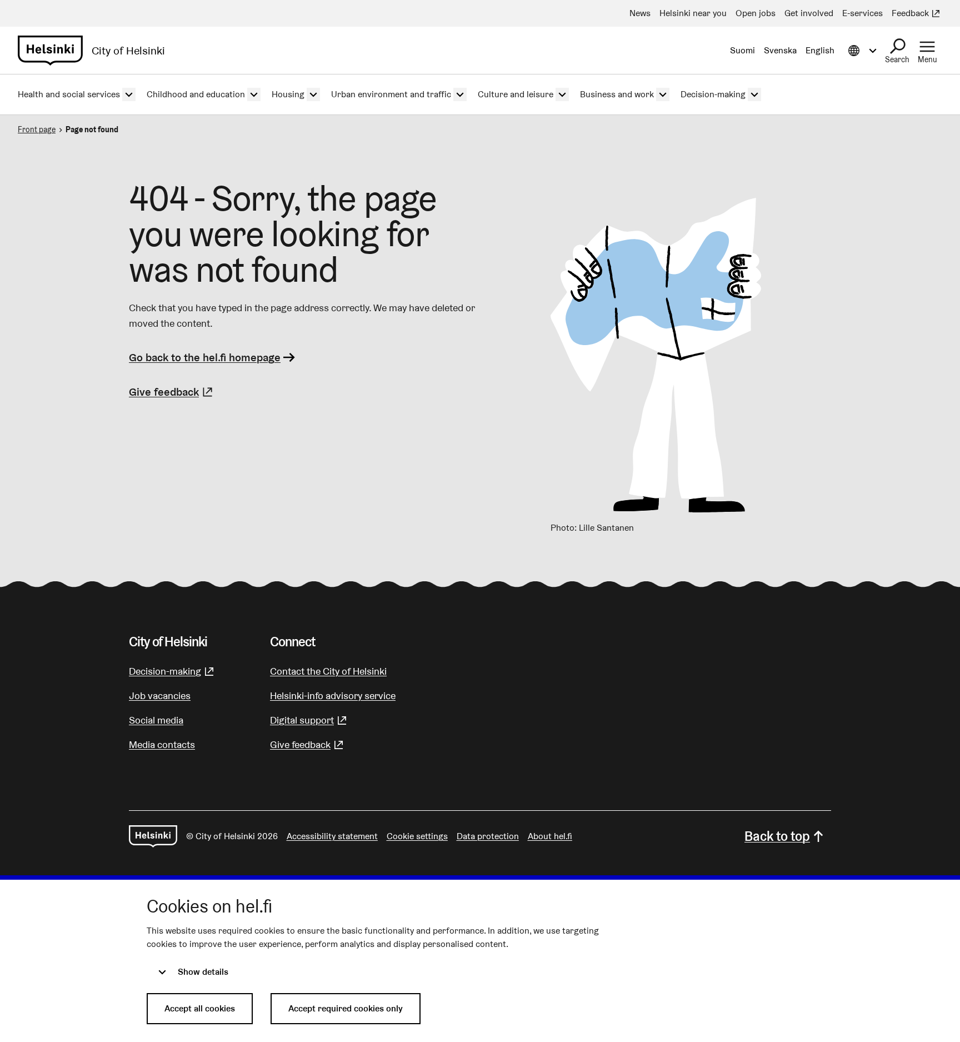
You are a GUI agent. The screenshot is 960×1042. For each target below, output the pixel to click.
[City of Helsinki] (153, 836)
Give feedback (172, 392)
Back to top (777, 836)
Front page (37, 129)
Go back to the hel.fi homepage (205, 357)
